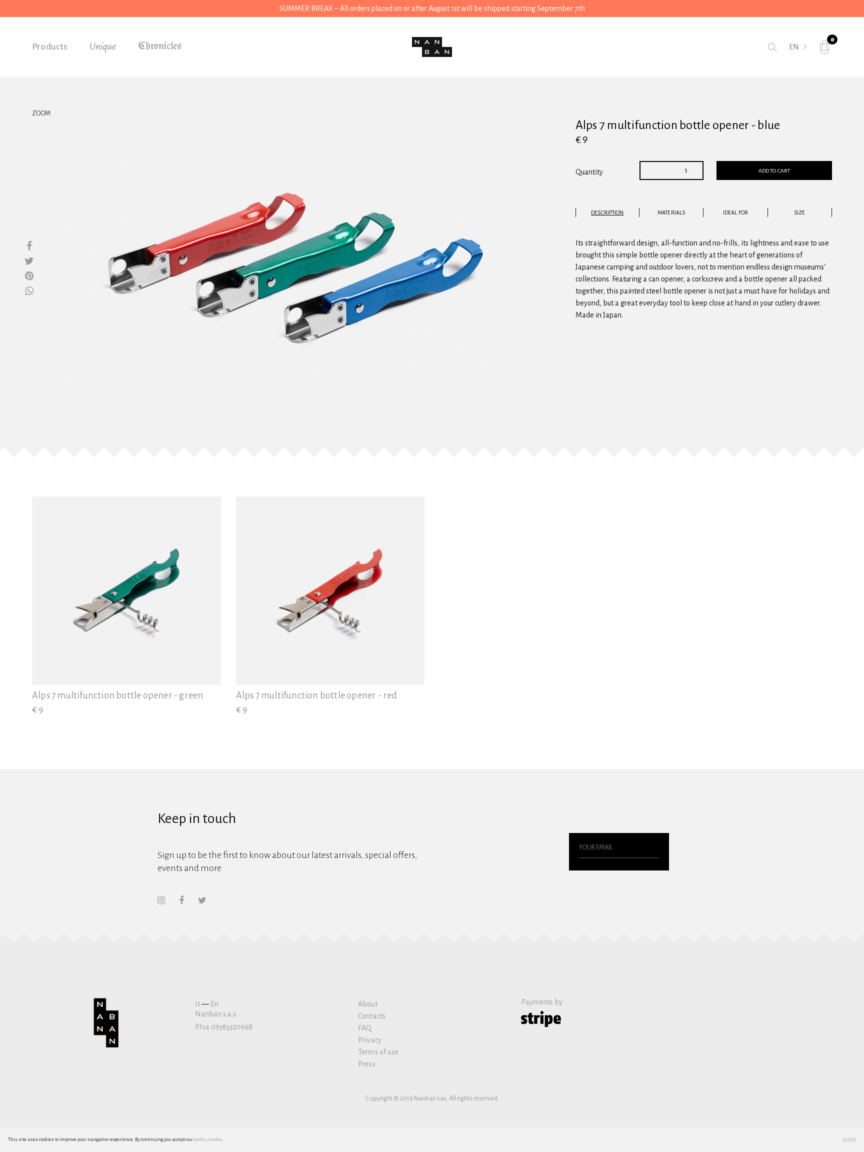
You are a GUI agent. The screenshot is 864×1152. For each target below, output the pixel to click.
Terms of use (378, 1052)
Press (367, 1064)
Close (849, 1139)
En (214, 1004)
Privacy (370, 1040)
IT (792, 61)
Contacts (372, 1016)
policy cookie (208, 1139)
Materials (671, 213)
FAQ (365, 1028)
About (368, 1004)
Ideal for (735, 213)
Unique (103, 47)
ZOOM (41, 113)
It (197, 1004)
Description (607, 213)
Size (799, 213)
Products (50, 47)
